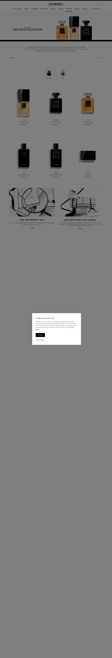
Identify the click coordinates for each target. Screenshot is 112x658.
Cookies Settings (40, 340)
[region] (56, 329)
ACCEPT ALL (40, 335)
